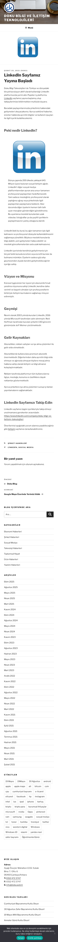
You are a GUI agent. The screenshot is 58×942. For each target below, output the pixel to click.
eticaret (9, 796)
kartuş (40, 801)
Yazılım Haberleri (12, 565)
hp (30, 796)
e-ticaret (39, 791)
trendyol (35, 822)
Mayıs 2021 (9, 748)
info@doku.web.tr (14, 885)
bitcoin (38, 786)
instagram (40, 796)
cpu (7, 791)
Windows (35, 827)
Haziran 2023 (10, 654)
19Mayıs (21, 781)
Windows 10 (11, 832)
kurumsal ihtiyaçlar (37, 806)
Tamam (21, 938)
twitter (45, 822)
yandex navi (36, 832)
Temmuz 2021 (10, 737)
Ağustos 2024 (11, 620)
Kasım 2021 (9, 715)
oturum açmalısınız (35, 464)
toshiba (23, 822)
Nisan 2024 (9, 631)
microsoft (10, 812)
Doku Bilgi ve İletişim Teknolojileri (27, 18)
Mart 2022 (9, 709)
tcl (7, 822)
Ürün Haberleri (11, 559)
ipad (22, 801)
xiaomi (24, 832)
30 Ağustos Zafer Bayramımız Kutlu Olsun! (24, 909)
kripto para (20, 806)
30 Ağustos (34, 781)
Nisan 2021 (9, 753)
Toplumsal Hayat (12, 554)
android (47, 781)
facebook (21, 796)
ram (7, 817)
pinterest (40, 812)
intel (8, 801)
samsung (17, 817)
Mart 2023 (9, 670)
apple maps (19, 786)
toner (14, 822)
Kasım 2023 (10, 637)
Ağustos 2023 (11, 648)
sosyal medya (26, 447)
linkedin (12, 447)
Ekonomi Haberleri (13, 531)
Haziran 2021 (10, 742)
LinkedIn (8, 98)
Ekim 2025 (9, 582)
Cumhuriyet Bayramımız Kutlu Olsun (21, 903)
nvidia (21, 812)
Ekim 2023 (9, 642)
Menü (30, 28)
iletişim (11, 429)
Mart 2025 (9, 604)
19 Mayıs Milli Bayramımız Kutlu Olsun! (22, 915)
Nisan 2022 (9, 703)
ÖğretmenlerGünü (31, 837)
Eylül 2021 (9, 725)
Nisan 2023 (9, 665)
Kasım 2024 (10, 609)
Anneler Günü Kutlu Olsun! (16, 920)
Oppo (30, 812)
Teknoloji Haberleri (13, 548)
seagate (29, 817)
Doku (24, 71)
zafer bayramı (12, 837)
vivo (7, 827)
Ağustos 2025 (11, 587)
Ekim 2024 (9, 615)
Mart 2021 (9, 759)
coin (47, 786)
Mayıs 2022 (9, 698)
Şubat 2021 (9, 764)
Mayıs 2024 (9, 626)
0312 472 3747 (13, 878)
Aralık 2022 (9, 676)
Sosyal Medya (10, 542)
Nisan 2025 (9, 598)
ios (14, 801)
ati (30, 786)
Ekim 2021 (9, 720)
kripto (8, 806)
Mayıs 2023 (9, 659)
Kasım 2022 (10, 681)
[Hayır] (54, 933)
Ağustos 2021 (10, 731)
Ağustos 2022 (11, 692)
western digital (20, 827)
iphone (30, 801)
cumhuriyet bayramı (22, 791)
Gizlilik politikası (35, 938)
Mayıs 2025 (9, 593)
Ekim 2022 (9, 687)
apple (8, 786)
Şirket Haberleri (17, 443)
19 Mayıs (10, 781)
